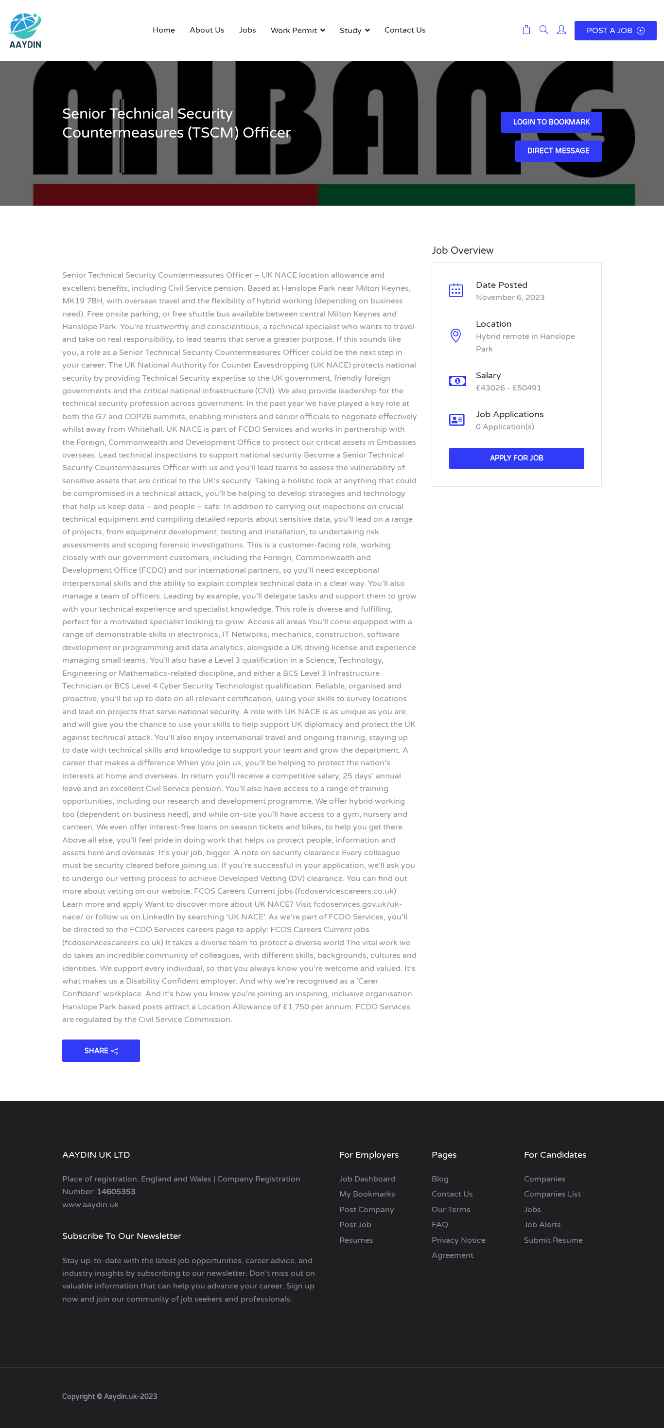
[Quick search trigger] (544, 30)
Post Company (366, 1210)
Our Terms (451, 1210)
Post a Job (610, 30)
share (96, 1051)
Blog (440, 1179)
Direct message (558, 151)
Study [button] (351, 30)
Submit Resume (553, 1240)
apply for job (516, 458)
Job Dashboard (367, 1179)
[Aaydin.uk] (24, 30)
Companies (545, 1179)
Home (164, 30)
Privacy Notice (459, 1240)
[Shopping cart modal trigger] (526, 30)
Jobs (247, 30)
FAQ (440, 1225)
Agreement (452, 1255)
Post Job (355, 1225)
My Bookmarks (367, 1194)
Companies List (552, 1194)
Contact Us (405, 30)
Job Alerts (542, 1225)
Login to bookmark (551, 122)
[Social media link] (593, 1395)
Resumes (356, 1240)
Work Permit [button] (294, 30)
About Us (207, 30)
